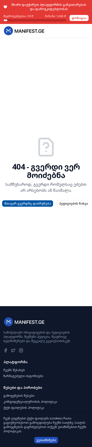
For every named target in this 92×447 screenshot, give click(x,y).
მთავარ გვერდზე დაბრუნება (27, 203)
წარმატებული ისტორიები (23, 376)
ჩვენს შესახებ (14, 370)
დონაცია (79, 18)
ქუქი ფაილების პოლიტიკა (23, 408)
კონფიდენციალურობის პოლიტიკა (30, 402)
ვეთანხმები (46, 440)
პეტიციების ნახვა (73, 203)
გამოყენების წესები (18, 396)
